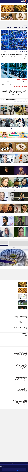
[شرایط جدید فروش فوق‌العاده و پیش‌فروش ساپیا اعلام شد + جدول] (21, 158)
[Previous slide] (1, 255)
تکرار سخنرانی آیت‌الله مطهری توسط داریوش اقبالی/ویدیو (21, 317)
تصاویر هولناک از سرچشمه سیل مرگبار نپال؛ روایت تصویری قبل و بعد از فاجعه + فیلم (20, 353)
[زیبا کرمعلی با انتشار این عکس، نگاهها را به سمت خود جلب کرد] (21, 182)
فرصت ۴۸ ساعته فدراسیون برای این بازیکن (23, 389)
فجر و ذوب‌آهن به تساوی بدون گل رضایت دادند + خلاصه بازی (12, 300)
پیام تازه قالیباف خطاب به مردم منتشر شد (23, 381)
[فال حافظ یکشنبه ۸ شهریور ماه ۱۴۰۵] (20, 16)
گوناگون (26, 3)
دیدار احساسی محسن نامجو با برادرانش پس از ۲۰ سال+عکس (21, 403)
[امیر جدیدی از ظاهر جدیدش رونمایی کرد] (21, 196)
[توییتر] (1, 99)
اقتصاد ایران (26, 335)
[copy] (25, 99)
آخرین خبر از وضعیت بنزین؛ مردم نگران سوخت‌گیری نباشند (22, 375)
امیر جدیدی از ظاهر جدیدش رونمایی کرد (23, 201)
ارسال (4, 245)
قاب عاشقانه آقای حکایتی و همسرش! (24, 226)
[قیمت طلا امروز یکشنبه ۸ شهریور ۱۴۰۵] (7, 8)
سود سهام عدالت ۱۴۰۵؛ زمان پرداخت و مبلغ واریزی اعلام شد (21, 377)
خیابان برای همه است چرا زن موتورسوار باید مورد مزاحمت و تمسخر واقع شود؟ (20, 401)
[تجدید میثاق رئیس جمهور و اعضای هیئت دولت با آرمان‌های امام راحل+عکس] (14, 257)
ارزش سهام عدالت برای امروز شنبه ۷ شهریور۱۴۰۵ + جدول (22, 390)
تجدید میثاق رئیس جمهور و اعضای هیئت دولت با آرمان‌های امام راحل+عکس (14, 266)
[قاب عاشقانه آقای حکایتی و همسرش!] (21, 221)
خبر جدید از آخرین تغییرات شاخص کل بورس (23, 404)
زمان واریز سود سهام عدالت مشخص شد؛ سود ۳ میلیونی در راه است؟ (20, 327)
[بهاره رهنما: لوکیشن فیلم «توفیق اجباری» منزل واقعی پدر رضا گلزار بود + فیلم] (7, 182)
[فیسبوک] (3, 99)
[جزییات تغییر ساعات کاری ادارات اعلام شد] (21, 122)
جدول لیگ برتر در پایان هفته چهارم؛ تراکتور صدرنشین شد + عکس (21, 369)
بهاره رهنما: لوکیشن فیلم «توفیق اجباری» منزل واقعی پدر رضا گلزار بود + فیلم (7, 188)
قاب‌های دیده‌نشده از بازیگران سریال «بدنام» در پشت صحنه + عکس (21, 368)
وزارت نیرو (23, 87)
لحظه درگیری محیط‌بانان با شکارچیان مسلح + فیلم (22, 392)
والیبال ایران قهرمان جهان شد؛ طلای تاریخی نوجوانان (22, 378)
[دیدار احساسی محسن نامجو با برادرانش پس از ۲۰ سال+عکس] (21, 170)
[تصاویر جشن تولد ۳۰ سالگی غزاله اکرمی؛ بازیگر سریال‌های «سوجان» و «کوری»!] (7, 232)
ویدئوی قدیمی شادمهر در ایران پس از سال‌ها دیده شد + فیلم (21, 363)
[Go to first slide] (26, 255)
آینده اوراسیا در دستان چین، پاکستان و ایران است (22, 399)
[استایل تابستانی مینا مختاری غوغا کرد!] (21, 208)
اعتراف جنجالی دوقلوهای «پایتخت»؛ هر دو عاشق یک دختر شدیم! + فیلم (20, 366)
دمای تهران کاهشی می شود (24, 405)
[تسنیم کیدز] (14, 135)
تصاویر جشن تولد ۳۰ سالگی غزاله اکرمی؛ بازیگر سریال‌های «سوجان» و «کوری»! (7, 238)
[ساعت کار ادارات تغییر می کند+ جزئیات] (7, 122)
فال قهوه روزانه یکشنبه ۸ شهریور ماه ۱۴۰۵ (10, 152)
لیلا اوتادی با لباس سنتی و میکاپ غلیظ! (23, 237)
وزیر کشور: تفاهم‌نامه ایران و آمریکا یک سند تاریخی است (22, 367)
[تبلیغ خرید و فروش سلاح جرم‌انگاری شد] (7, 110)
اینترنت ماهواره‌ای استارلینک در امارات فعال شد (23, 388)
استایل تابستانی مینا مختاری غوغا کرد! (23, 322)
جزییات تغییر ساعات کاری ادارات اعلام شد (23, 128)
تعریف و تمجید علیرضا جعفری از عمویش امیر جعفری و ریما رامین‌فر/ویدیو (19, 331)
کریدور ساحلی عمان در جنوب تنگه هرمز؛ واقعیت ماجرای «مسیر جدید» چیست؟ (20, 351)
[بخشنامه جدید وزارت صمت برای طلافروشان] (21, 110)
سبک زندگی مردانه (25, 337)
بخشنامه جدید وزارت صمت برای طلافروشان (23, 116)
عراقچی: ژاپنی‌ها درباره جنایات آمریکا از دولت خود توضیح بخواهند (21, 387)
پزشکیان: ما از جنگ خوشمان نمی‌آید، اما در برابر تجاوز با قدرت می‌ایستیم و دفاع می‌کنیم (19, 400)
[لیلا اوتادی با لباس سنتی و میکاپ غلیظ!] (21, 232)
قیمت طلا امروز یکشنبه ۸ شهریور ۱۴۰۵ (7, 12)
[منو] (2, 1)
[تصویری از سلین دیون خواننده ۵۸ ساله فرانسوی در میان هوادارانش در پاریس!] (7, 158)
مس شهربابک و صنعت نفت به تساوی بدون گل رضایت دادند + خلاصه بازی (11, 306)
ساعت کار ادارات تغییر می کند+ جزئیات (9, 128)
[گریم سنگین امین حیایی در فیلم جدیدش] (7, 221)
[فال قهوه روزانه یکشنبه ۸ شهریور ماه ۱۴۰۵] (7, 16)
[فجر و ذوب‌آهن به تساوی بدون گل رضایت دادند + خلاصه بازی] (22, 302)
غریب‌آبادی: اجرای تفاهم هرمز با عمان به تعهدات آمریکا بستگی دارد (21, 365)
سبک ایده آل (26, 336)
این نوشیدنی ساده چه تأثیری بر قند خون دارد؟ (23, 357)
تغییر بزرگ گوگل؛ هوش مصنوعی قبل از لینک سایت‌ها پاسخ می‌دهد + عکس (11, 294)
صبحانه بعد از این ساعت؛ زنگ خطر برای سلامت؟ (23, 356)
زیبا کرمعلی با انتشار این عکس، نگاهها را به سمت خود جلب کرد (21, 187)
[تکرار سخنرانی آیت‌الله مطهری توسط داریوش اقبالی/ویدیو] (7, 170)
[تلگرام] (2, 99)
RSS (12, 463)
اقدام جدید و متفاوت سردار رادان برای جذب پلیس (22, 391)
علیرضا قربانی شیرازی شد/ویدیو (24, 328)
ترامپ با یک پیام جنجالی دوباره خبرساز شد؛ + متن (22, 326)
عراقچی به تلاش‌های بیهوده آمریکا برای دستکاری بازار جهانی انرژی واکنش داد (20, 393)
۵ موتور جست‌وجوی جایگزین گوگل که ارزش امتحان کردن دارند (21, 354)
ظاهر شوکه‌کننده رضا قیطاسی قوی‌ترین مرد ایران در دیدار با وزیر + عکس (20, 315)
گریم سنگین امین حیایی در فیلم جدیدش (10, 226)
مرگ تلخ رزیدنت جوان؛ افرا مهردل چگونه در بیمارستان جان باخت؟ (21, 352)
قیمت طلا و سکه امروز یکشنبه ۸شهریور (20, 12)
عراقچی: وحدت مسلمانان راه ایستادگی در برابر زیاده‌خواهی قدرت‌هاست (21, 379)
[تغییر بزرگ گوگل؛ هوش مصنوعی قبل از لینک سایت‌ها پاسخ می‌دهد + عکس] (22, 296)
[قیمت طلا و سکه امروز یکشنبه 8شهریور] (20, 8)
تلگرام (24, 466)
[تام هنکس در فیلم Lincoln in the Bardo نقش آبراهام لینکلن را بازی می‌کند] (7, 196)
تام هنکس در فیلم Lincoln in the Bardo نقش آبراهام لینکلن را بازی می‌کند (7, 202)
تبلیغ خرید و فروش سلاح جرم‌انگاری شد (9, 116)
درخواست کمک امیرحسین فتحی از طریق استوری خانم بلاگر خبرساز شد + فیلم (20, 380)
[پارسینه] (24, 1)
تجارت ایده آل (26, 338)
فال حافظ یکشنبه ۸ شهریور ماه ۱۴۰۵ (24, 152)
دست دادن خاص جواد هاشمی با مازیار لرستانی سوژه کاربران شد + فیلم (20, 321)
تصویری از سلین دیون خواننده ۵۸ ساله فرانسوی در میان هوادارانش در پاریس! (7, 164)
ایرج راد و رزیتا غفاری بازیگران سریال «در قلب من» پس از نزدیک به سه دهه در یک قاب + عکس (7, 214)
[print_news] (4, 99)
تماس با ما (15, 463)
